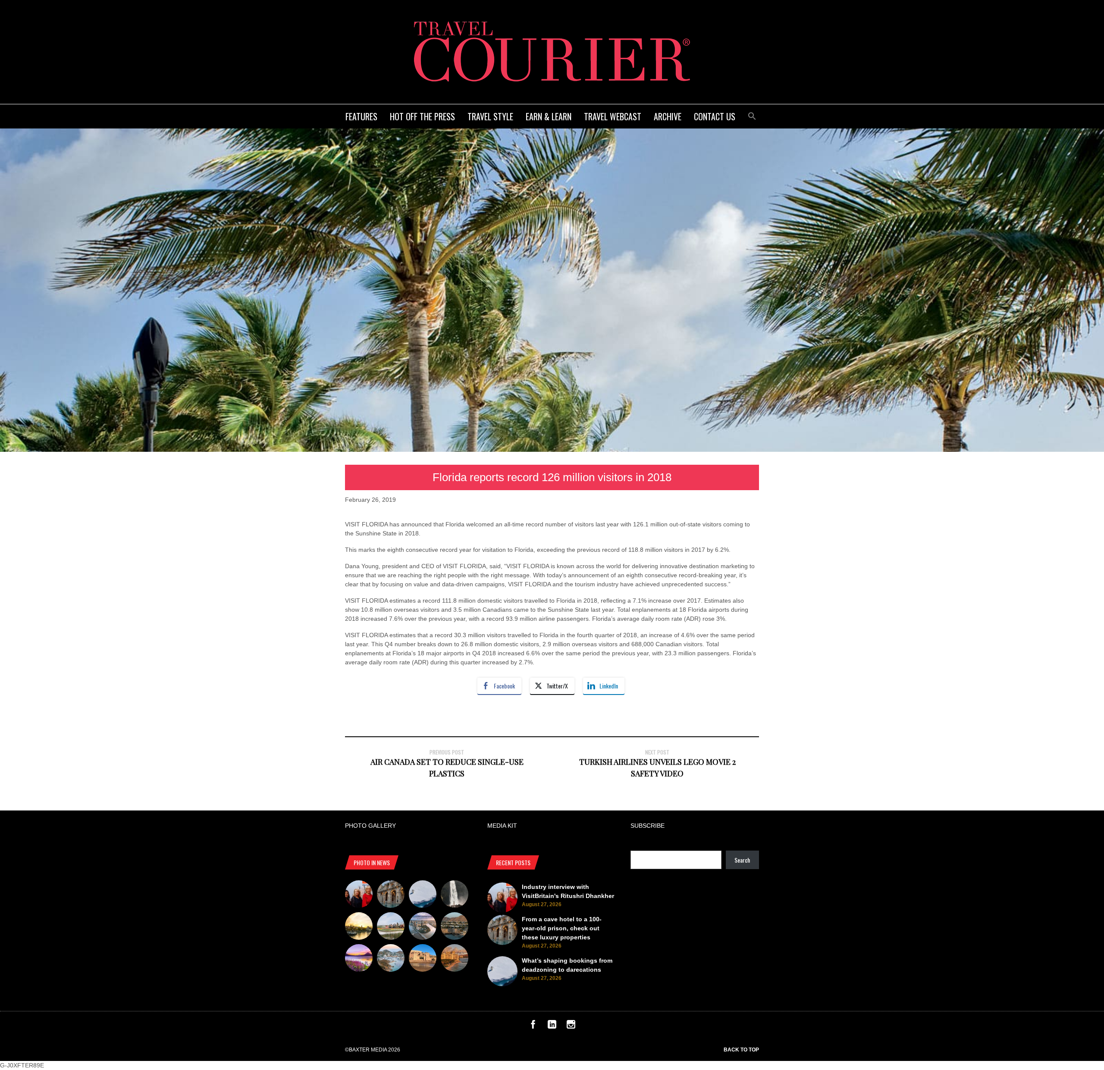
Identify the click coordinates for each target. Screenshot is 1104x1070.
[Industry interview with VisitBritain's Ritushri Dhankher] (359, 895)
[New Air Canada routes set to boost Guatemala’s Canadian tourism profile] (359, 959)
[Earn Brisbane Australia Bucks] (422, 927)
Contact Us (714, 116)
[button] (752, 115)
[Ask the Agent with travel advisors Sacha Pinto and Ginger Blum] (454, 895)
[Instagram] (571, 1026)
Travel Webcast (612, 116)
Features (361, 116)
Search (742, 859)
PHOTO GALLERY (370, 825)
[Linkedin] (552, 1026)
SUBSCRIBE (647, 825)
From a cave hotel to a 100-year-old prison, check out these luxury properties (562, 928)
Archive (667, 116)
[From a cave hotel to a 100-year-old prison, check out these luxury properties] (391, 895)
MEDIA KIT (502, 825)
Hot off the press (422, 116)
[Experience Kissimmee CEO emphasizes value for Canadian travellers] (391, 927)
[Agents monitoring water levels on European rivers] (359, 927)
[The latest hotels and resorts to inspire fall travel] (454, 959)
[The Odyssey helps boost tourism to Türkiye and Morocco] (422, 959)
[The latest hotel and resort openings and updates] (454, 927)
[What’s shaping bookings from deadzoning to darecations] (422, 895)
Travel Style (490, 116)
